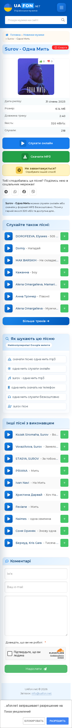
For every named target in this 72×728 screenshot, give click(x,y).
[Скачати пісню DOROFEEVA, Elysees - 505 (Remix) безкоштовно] (64, 236)
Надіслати (34, 669)
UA (27, 7)
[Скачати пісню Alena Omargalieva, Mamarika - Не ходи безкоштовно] (64, 284)
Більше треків (34, 321)
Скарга (62, 47)
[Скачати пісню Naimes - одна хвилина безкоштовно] (64, 519)
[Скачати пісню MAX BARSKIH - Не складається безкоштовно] (64, 260)
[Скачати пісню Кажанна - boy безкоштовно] (64, 272)
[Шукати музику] (63, 20)
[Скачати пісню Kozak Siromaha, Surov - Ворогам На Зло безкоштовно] (64, 435)
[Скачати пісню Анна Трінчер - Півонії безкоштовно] (64, 296)
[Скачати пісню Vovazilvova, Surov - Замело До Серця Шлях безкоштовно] (64, 447)
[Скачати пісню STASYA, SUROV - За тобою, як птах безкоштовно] (64, 459)
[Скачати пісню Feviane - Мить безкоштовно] (64, 507)
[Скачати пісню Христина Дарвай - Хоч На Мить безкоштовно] (64, 495)
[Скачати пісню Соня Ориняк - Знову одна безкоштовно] (64, 531)
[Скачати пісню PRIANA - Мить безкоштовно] (64, 471)
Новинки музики (33, 34)
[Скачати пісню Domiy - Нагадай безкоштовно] (64, 248)
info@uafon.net (42, 693)
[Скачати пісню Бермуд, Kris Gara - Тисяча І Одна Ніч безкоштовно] (64, 543)
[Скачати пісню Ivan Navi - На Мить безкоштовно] (64, 483)
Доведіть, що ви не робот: (24, 642)
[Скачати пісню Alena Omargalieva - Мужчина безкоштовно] (64, 308)
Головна (15, 34)
